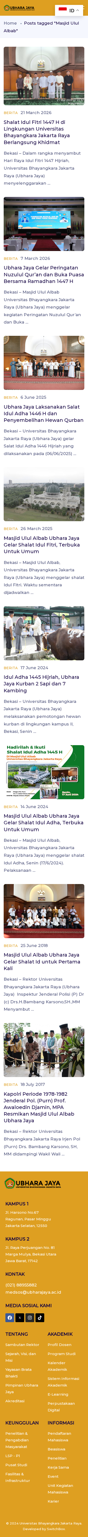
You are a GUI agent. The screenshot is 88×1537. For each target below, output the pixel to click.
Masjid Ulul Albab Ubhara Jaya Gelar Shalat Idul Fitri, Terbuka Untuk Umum (42, 544)
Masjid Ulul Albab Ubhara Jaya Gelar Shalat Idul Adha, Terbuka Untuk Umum (44, 822)
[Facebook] (9, 1317)
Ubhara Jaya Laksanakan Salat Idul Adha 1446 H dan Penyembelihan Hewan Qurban (44, 413)
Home (10, 23)
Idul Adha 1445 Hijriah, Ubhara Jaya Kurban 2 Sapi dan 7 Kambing (41, 683)
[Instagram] (29, 1317)
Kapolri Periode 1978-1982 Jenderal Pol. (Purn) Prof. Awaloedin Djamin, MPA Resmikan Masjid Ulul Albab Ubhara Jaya (39, 1107)
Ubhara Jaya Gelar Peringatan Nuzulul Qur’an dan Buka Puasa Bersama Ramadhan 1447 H (44, 274)
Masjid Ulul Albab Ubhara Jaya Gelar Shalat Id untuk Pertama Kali (42, 961)
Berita (11, 113)
